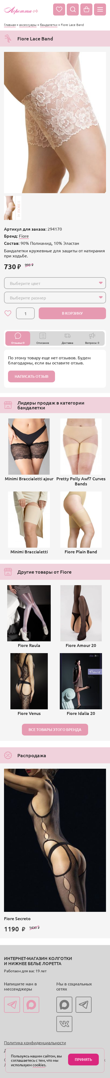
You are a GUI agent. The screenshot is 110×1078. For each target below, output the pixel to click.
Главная (10, 24)
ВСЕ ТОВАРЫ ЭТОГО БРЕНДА (55, 729)
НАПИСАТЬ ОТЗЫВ (31, 376)
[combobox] (55, 283)
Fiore (24, 235)
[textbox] (50, 283)
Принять (83, 1059)
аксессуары (28, 24)
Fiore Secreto (17, 918)
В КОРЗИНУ (72, 313)
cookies (39, 1064)
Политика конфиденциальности (35, 1042)
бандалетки (48, 24)
